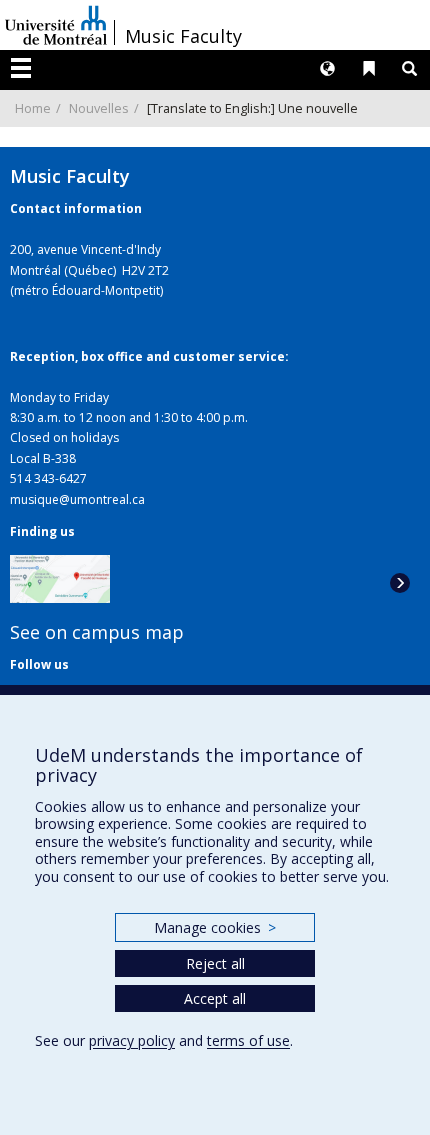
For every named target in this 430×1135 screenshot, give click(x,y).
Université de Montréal (56, 25)
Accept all (215, 998)
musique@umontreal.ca (77, 499)
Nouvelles (99, 108)
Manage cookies (214, 927)
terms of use (248, 1040)
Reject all (215, 963)
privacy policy (132, 1040)
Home (33, 108)
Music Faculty (183, 36)
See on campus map (97, 632)
